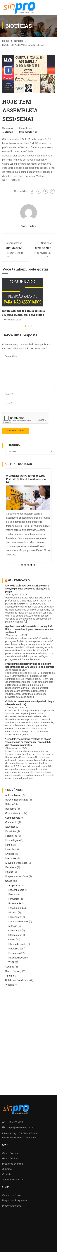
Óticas (11, 939)
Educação (10, 826)
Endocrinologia (16, 890)
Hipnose (12, 912)
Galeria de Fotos (11, 1195)
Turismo (9, 975)
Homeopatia (14, 917)
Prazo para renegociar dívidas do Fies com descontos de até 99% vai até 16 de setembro (29, 665)
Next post (46, 243)
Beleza (9, 804)
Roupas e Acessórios (16, 876)
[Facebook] (32, 191)
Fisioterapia (14, 903)
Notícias (19, 40)
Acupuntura (14, 885)
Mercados (10, 858)
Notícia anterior (13, 243)
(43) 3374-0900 (15, 1122)
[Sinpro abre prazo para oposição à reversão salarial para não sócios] (22, 292)
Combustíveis (12, 817)
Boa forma (10, 808)
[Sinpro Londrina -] (18, 8)
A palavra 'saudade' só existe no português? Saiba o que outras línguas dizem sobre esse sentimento (29, 629)
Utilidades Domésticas (17, 980)
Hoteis (8, 844)
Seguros (9, 966)
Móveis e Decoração (16, 862)
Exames (12, 894)
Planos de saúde (17, 944)
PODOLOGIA (15, 948)
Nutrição (12, 926)
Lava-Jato (10, 849)
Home (5, 40)
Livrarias (9, 853)
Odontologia (14, 930)
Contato (7, 1174)
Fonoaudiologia (16, 908)
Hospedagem (12, 840)
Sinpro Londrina (28, 226)
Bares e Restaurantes (16, 799)
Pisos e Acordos (11, 1205)
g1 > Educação (19, 580)
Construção (11, 822)
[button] (25, 326)
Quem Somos (10, 1153)
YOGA (11, 962)
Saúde (8, 880)
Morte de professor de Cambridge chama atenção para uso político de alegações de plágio (27, 588)
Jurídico (7, 1168)
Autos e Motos (13, 795)
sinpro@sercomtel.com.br (21, 1127)
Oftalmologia (15, 935)
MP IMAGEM (13, 248)
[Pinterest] (45, 191)
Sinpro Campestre (12, 1179)
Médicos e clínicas (18, 921)
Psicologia (14, 953)
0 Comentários (28, 131)
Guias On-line (9, 1158)
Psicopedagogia (17, 957)
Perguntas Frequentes (15, 1200)
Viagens (9, 984)
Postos (9, 871)
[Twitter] (38, 191)
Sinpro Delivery (13, 971)
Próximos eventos (12, 1163)
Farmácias (10, 831)
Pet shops (10, 867)
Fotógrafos (11, 835)
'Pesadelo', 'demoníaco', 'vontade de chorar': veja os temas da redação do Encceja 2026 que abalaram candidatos (28, 742)
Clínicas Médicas (14, 813)
